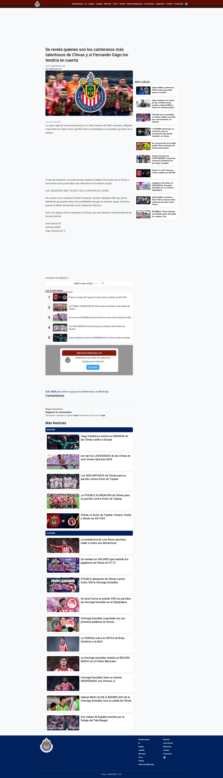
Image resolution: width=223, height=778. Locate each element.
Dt (86, 4)
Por (53, 69)
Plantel (122, 4)
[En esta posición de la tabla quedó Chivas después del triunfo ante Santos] (144, 146)
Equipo (91, 4)
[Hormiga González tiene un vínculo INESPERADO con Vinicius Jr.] (64, 683)
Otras (115, 4)
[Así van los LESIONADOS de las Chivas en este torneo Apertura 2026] (61, 317)
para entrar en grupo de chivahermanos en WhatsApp (77, 391)
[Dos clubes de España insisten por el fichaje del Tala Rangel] (64, 722)
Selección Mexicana (134, 4)
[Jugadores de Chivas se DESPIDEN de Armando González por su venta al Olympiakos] (144, 186)
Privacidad (179, 4)
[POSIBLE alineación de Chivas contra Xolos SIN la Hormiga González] (64, 584)
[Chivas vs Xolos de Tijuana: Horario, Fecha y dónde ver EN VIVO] (61, 297)
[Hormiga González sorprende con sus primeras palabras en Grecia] (64, 624)
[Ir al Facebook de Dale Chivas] (186, 4)
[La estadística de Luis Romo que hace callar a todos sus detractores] (64, 545)
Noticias (166, 739)
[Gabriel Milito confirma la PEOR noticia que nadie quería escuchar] (144, 90)
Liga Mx (99, 4)
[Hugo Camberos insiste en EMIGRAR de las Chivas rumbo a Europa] (61, 338)
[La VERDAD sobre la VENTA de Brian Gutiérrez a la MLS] (64, 644)
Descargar (92, 367)
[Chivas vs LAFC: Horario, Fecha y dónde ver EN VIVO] (144, 173)
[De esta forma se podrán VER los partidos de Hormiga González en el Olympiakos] (64, 604)
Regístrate (160, 4)
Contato (169, 4)
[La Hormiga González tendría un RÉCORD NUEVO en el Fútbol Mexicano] (64, 663)
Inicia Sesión (149, 4)
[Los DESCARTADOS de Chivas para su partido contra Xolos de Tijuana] (61, 328)
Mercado (107, 4)
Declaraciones (77, 4)
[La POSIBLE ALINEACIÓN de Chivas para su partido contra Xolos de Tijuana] (61, 307)
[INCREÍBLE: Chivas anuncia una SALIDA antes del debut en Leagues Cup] (144, 214)
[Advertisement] (111, 26)
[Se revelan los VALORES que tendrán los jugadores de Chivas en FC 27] (64, 565)
